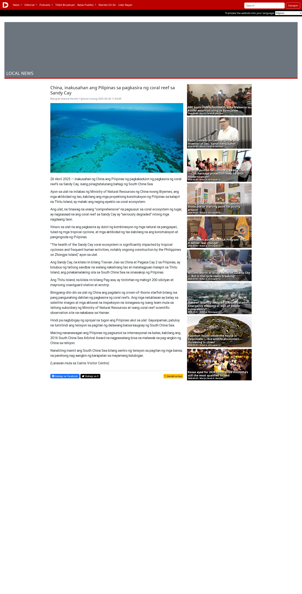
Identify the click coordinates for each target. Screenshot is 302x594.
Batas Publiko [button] (85, 5)
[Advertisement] (151, 47)
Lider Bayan (125, 5)
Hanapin (293, 5)
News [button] (16, 5)
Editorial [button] (30, 5)
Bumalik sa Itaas (174, 376)
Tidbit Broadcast (65, 5)
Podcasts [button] (45, 5)
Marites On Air (107, 5)
